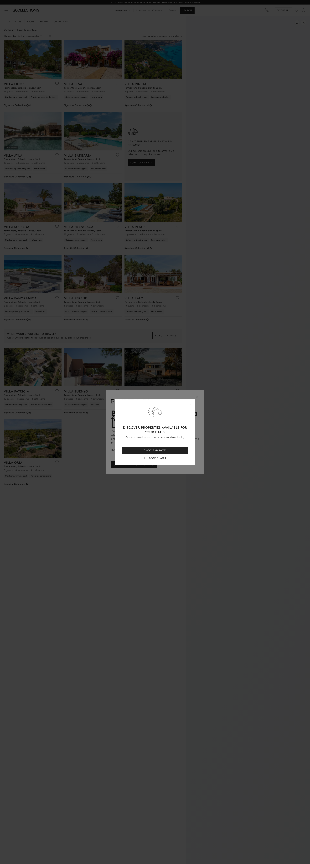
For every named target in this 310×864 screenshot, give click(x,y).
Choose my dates (155, 450)
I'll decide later (155, 458)
